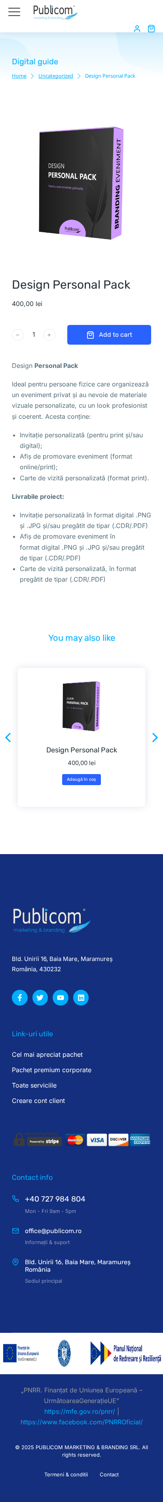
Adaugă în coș (81, 779)
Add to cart (115, 334)
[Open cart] (151, 28)
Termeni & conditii (66, 1474)
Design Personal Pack (81, 750)
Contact (109, 1474)
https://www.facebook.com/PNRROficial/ (82, 1422)
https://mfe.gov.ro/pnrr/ (79, 1411)
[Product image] (81, 706)
